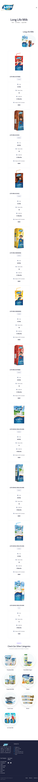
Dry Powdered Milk (3, 761)
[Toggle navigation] (31, 7)
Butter (1, 771)
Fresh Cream (2, 770)
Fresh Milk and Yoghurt (2, 763)
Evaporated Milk (3, 766)
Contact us (36, 778)
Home (13, 22)
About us (30, 778)
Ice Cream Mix (2, 773)
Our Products (17, 22)
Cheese (1, 768)
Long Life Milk (2, 767)
